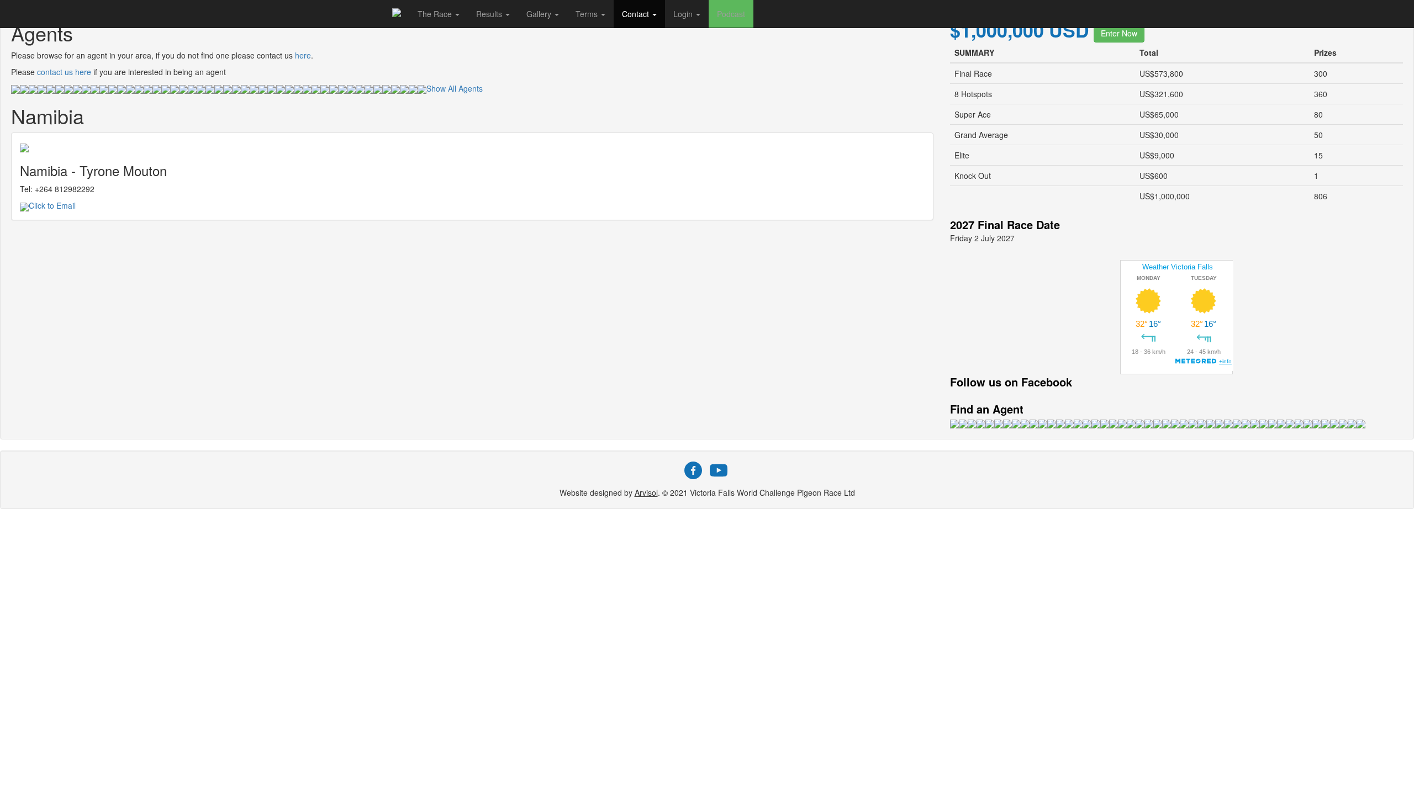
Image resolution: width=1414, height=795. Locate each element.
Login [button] (684, 13)
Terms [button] (588, 13)
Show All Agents (454, 88)
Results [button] (490, 13)
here (303, 55)
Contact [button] (636, 13)
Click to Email (52, 205)
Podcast (731, 13)
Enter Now (1119, 33)
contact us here (64, 71)
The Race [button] (436, 13)
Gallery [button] (539, 13)
